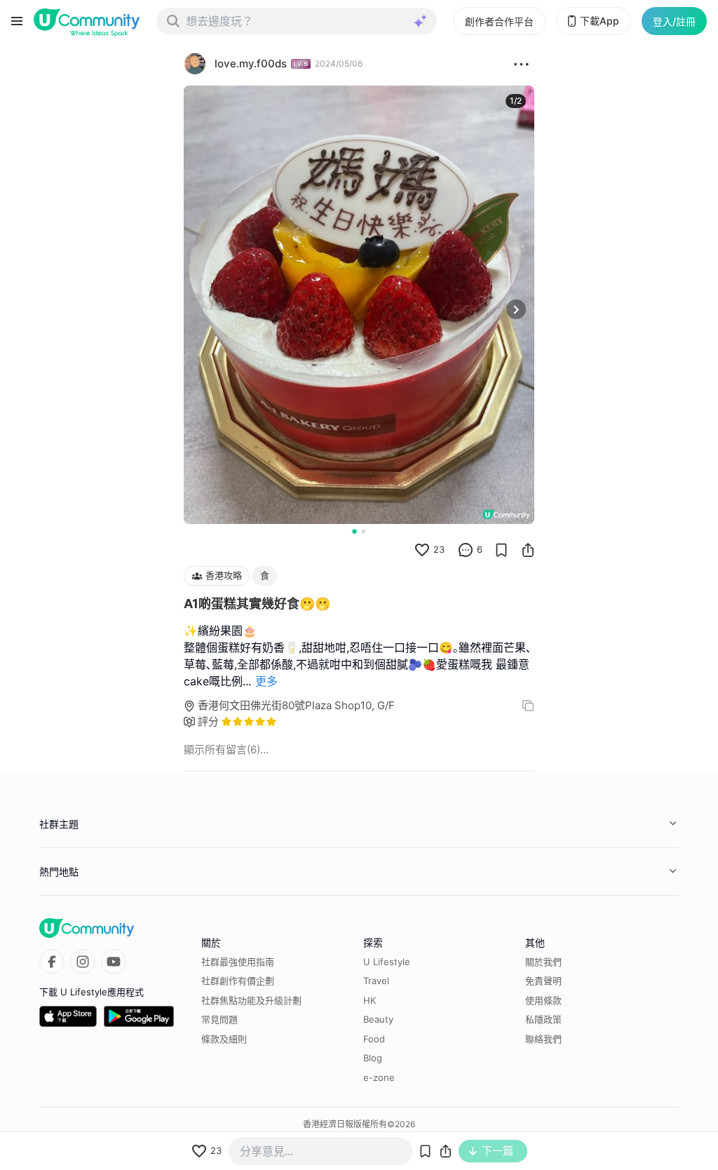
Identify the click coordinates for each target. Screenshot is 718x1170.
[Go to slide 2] (363, 531)
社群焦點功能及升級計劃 (251, 1000)
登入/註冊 (674, 21)
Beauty (378, 1019)
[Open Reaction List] (521, 63)
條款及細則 (224, 1038)
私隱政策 (543, 1019)
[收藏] (501, 550)
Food (374, 1038)
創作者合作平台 (499, 21)
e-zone (379, 1077)
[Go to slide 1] (354, 531)
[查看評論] (465, 550)
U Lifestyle (386, 961)
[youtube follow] (113, 961)
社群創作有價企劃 (237, 980)
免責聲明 (543, 980)
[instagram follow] (82, 961)
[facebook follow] (52, 961)
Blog (372, 1057)
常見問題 (219, 1019)
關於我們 (543, 961)
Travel (376, 980)
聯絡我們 (543, 1038)
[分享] (528, 550)
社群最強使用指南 (237, 961)
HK (369, 1000)
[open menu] (16, 21)
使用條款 (543, 1000)
